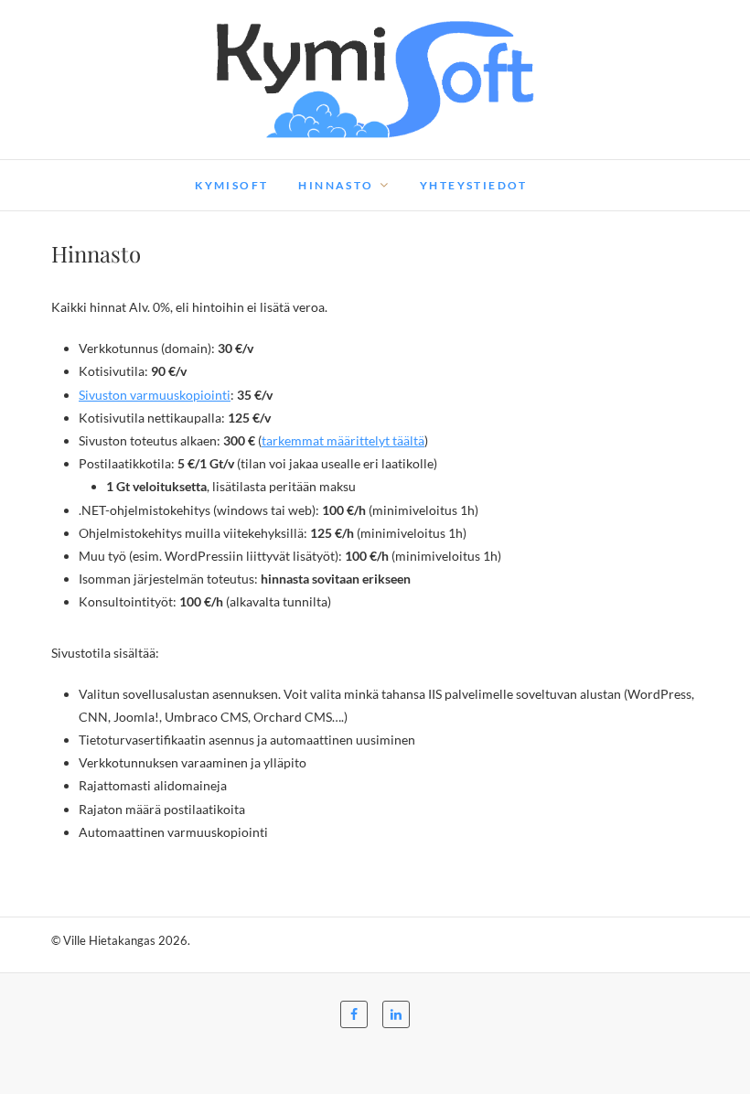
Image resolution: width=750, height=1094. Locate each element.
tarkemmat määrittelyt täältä (343, 440)
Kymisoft (231, 185)
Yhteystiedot (474, 185)
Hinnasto (335, 185)
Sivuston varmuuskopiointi (154, 394)
